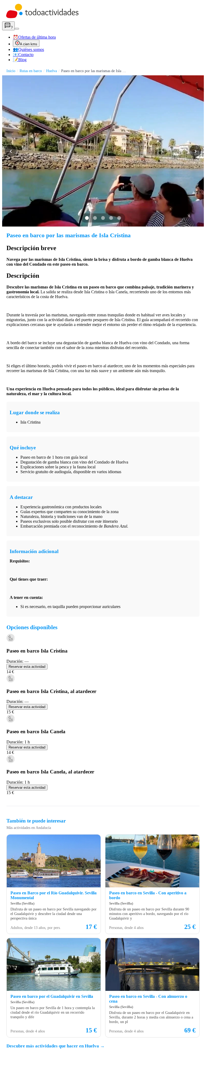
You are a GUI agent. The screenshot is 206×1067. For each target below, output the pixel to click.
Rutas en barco (31, 71)
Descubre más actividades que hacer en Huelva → (55, 1046)
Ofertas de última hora (34, 37)
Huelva (51, 71)
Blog (20, 59)
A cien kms (28, 44)
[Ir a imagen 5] (119, 218)
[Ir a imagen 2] (95, 218)
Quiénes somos (28, 49)
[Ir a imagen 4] (111, 218)
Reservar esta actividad (27, 667)
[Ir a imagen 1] (87, 218)
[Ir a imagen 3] (103, 218)
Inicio (10, 71)
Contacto (23, 54)
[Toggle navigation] (17, 28)
